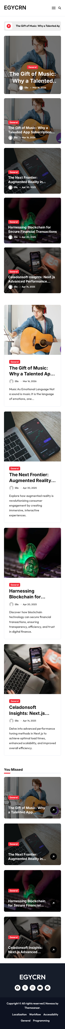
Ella (26, 87)
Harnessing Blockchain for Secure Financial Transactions (27, 599)
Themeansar (32, 1007)
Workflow (35, 1014)
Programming (41, 1020)
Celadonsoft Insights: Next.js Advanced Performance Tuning (31, 281)
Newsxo (50, 1003)
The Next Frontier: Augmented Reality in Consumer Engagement (27, 182)
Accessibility (50, 1014)
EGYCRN (15, 7)
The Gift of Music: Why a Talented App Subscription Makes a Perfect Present (29, 132)
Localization (19, 1014)
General (32, 67)
